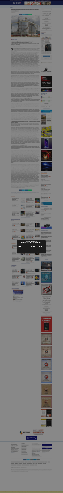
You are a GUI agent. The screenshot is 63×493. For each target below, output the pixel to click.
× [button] (45, 240)
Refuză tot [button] (34, 250)
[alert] (31, 246)
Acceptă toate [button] (29, 250)
